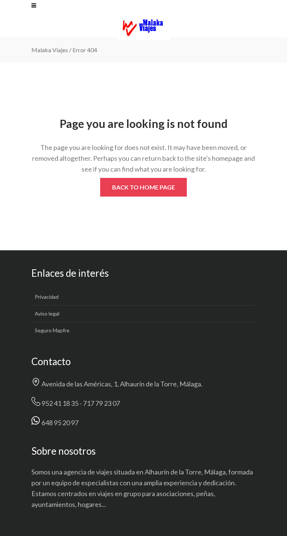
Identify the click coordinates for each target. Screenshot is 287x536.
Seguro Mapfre (52, 330)
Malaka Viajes (49, 49)
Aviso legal (47, 313)
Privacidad (47, 297)
